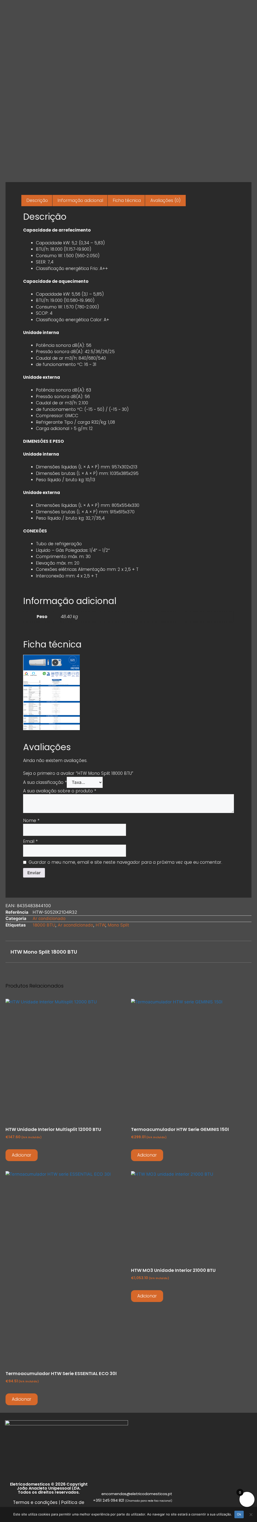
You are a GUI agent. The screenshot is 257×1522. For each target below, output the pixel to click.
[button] (171, 951)
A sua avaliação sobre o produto (59, 791)
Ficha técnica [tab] (127, 200)
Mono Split (118, 925)
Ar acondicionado (75, 925)
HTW (100, 925)
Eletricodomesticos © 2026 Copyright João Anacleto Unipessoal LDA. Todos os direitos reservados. (49, 1488)
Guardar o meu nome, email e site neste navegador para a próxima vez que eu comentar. (125, 862)
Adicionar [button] (21, 1155)
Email (30, 841)
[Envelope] (9, 1475)
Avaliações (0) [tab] (165, 200)
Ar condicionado (49, 918)
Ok (239, 1514)
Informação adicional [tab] (80, 200)
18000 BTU (44, 925)
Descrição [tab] (37, 200)
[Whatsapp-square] (15, 1475)
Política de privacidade (60, 1505)
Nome (31, 821)
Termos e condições (35, 1502)
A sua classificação (45, 782)
